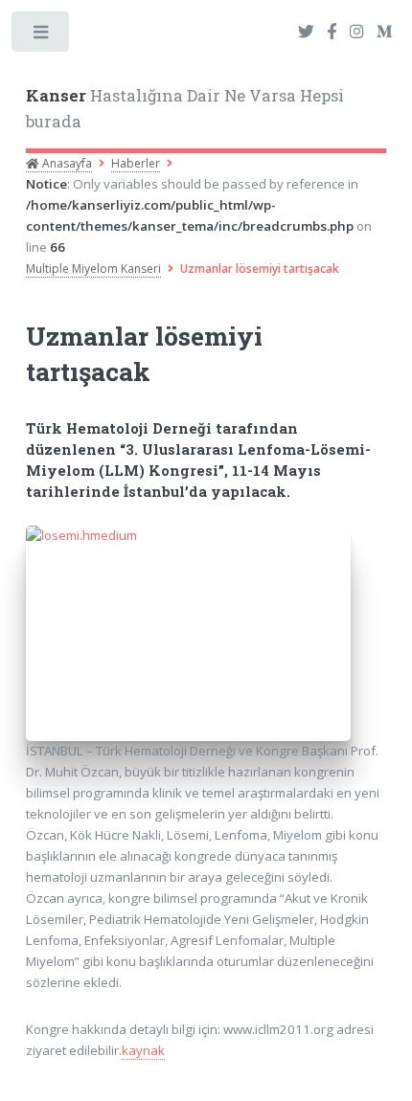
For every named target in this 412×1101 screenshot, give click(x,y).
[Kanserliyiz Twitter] (306, 32)
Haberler (135, 163)
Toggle (41, 36)
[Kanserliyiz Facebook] (331, 32)
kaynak (143, 1050)
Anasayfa (65, 163)
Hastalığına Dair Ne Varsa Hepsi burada (185, 109)
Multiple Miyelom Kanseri (93, 268)
